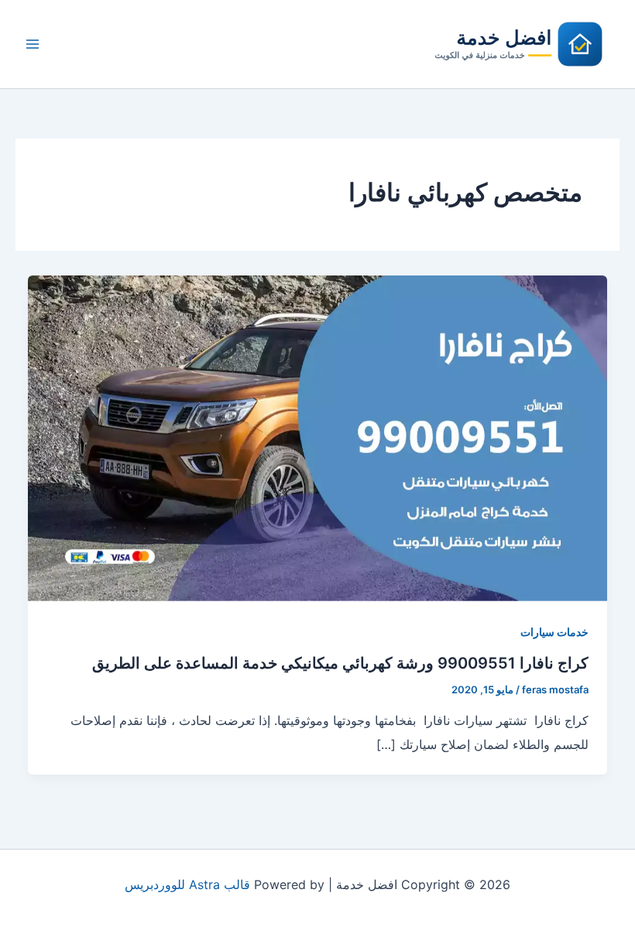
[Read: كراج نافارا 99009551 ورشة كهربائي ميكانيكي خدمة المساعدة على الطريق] (317, 437)
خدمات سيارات (554, 631)
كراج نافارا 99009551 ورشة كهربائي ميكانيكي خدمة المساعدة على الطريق (340, 663)
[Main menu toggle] (32, 44)
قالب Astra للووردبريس (187, 884)
